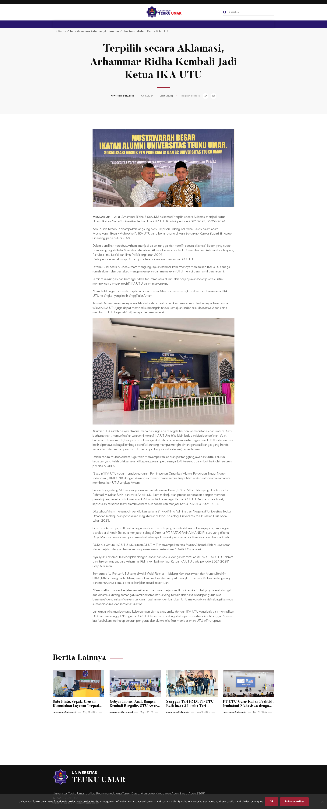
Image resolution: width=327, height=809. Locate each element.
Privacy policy (294, 801)
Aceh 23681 (196, 793)
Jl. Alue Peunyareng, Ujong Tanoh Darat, (113, 793)
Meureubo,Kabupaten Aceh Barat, (164, 793)
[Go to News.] (53, 31)
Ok (272, 801)
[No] (322, 802)
